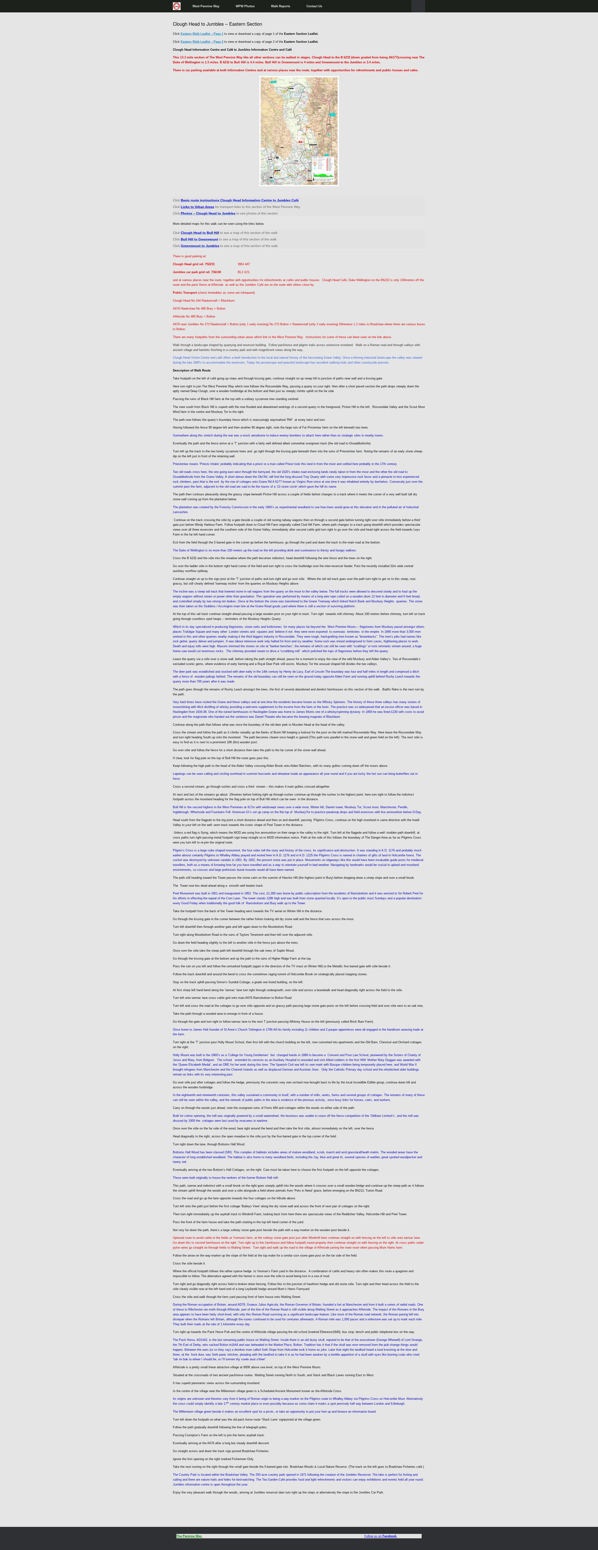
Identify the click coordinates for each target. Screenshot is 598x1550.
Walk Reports (280, 6)
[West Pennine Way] (177, 6)
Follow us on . (380, 1536)
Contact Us (314, 6)
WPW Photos (245, 6)
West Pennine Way (205, 6)
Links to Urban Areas (197, 207)
